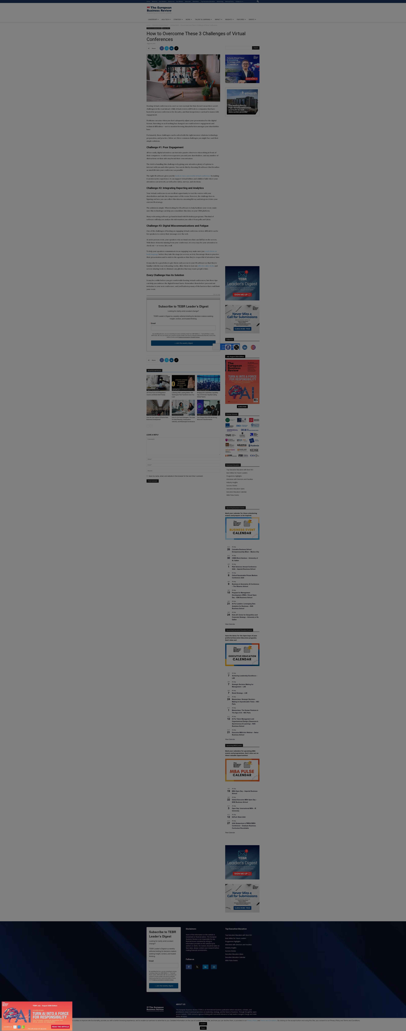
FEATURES (240, 19)
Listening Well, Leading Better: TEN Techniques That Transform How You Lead (183, 395)
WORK (188, 19)
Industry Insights (232, 482)
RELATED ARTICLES (154, 371)
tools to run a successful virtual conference (193, 176)
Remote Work (175, 25)
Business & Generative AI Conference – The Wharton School (245, 585)
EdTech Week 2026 (239, 817)
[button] (257, 1)
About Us (154, 1)
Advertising (220, 1)
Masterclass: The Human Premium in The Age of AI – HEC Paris (245, 711)
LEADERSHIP (152, 19)
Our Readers (162, 1)
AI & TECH (165, 19)
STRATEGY (177, 19)
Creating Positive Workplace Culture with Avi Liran (182, 389)
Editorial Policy (229, 1)
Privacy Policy (252, 1020)
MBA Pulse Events (232, 495)
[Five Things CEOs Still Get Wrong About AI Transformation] (208, 408)
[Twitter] (167, 48)
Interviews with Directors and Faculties (239, 479)
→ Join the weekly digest (183, 343)
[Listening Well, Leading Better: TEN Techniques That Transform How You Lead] (183, 383)
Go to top (216, 294)
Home (148, 1)
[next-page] (151, 425)
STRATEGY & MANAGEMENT (160, 25)
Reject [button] (203, 1028)
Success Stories (231, 486)
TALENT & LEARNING (202, 19)
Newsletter (196, 1)
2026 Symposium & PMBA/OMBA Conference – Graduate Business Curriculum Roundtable (244, 825)
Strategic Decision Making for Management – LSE (242, 685)
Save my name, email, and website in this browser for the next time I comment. (176, 476)
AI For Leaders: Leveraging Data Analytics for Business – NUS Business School (243, 606)
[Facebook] (162, 48)
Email (153, 323)
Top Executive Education (208, 1)
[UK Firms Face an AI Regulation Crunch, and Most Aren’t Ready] (158, 383)
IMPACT (217, 19)
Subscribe (188, 1)
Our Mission (179, 1)
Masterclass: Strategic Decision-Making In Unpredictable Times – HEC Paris (245, 701)
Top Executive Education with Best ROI (239, 470)
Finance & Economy (177, 414)
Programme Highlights (234, 476)
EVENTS (251, 19)
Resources (171, 1)
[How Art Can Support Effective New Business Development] (158, 408)
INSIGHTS (228, 19)
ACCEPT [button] (203, 1024)
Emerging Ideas (151, 414)
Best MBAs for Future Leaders (236, 473)
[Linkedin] (171, 48)
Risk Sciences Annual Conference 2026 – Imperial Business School (244, 568)
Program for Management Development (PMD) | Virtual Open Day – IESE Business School (244, 594)
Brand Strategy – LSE (239, 693)
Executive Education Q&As (235, 489)
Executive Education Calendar (236, 492)
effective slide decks (206, 266)
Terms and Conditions (269, 1020)
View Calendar (230, 624)
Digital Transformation (153, 390)
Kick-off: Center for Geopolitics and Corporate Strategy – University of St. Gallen (245, 617)
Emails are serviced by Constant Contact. (189, 337)
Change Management (203, 390)
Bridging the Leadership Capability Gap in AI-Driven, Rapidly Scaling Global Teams (207, 395)
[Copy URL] (176, 48)
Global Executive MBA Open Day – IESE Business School (244, 801)
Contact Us (239, 1)
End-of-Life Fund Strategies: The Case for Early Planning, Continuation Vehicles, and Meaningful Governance (183, 419)
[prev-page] (148, 425)
